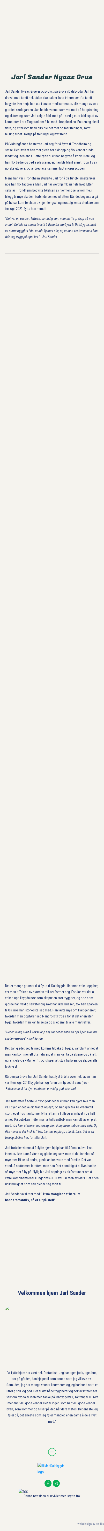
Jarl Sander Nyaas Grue (52, 77)
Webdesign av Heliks (90, 1524)
